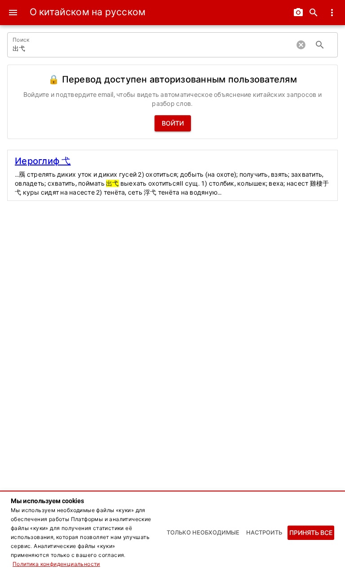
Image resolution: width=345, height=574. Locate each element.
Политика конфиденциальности (56, 564)
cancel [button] (301, 44)
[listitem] (172, 175)
